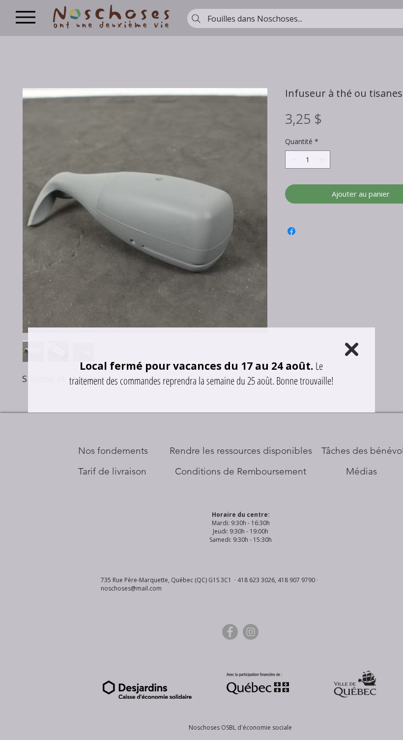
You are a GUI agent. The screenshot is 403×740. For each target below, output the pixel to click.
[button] (351, 349)
